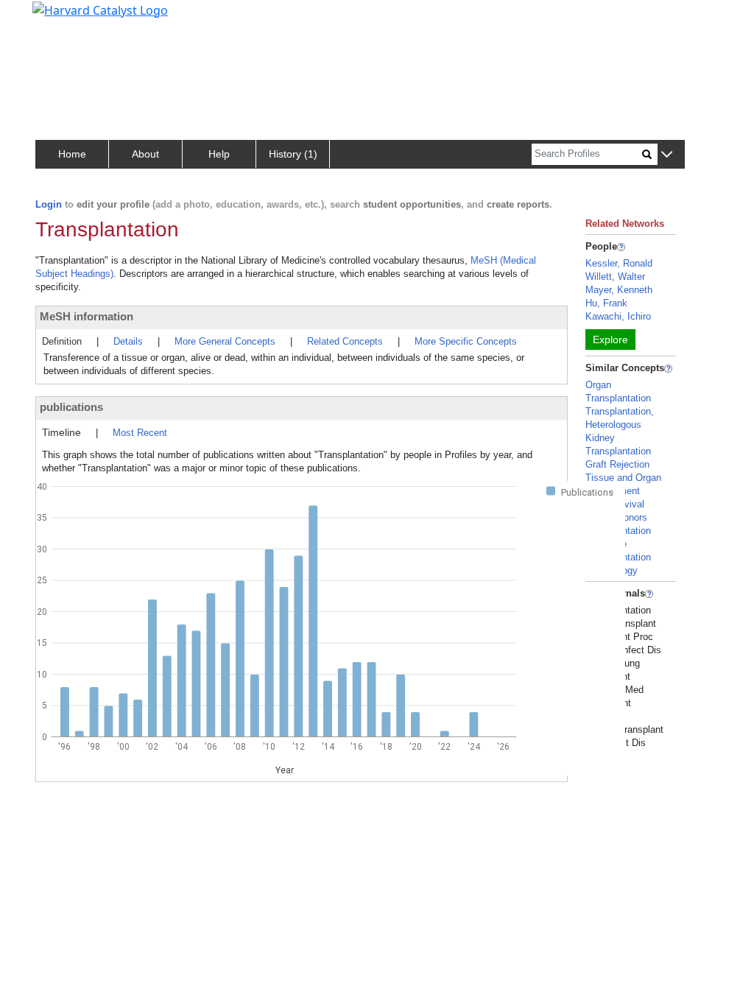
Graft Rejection (617, 464)
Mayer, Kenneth (618, 289)
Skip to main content (61, 17)
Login (48, 204)
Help (219, 154)
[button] (667, 155)
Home (72, 154)
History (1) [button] (293, 154)
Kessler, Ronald (618, 263)
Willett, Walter (615, 276)
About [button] (145, 154)
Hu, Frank (606, 303)
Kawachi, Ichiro (618, 316)
